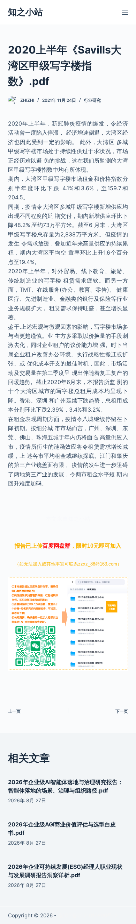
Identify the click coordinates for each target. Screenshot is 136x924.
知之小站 (25, 12)
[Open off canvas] (125, 12)
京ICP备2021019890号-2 (88, 915)
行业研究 (92, 100)
